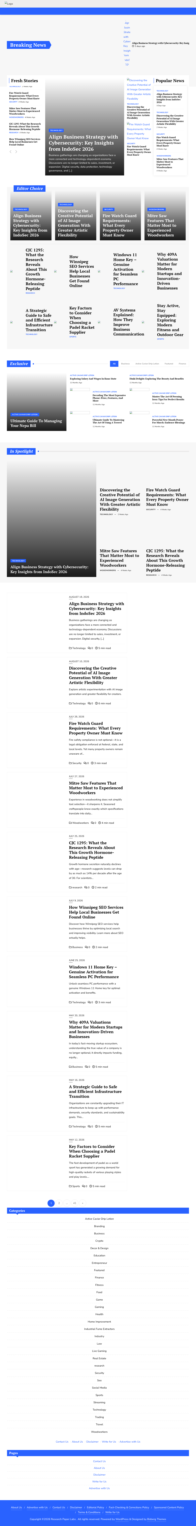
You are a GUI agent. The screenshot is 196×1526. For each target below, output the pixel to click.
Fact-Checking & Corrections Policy (129, 1507)
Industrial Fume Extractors (99, 1329)
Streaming (99, 1402)
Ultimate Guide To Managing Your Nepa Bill (36, 423)
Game (99, 1299)
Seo (99, 1380)
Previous (10, 151)
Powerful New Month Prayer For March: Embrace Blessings (168, 421)
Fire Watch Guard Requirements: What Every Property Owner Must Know (139, 150)
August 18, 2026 (79, 597)
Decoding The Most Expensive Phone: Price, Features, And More (109, 398)
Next (16, 151)
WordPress (122, 1519)
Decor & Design (99, 1248)
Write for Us (109, 1441)
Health (99, 1314)
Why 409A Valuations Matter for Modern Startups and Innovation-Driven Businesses (169, 271)
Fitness (99, 1285)
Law (99, 1343)
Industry (99, 1336)
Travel (99, 1424)
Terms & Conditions (89, 1512)
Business (125, 363)
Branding (99, 1226)
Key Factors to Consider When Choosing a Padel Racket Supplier (82, 320)
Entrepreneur (99, 1263)
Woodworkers (16, 102)
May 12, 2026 (76, 1139)
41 (74, 1203)
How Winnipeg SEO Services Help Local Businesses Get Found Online (24, 126)
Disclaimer (92, 1441)
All (114, 363)
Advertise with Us (130, 1441)
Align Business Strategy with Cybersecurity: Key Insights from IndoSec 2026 (152, 43)
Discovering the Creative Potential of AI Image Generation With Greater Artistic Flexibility (138, 112)
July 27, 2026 (76, 776)
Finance (182, 363)
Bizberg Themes (156, 1519)
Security (13, 86)
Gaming (99, 1307)
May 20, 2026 (76, 1015)
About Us (77, 1441)
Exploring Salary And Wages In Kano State (93, 378)
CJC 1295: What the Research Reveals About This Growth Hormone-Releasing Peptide (25, 111)
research (14, 117)
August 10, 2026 (79, 661)
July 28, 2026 (76, 716)
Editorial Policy (95, 1507)
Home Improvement (99, 1321)
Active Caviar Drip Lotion (147, 363)
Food (99, 1292)
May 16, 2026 (76, 1080)
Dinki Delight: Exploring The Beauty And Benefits (157, 378)
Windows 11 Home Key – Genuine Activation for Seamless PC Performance (23, 142)
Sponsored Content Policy (169, 1507)
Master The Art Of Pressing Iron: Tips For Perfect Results (168, 398)
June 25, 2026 (77, 960)
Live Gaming (99, 1351)
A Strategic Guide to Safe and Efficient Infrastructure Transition (39, 320)
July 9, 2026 (76, 900)
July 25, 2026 (76, 836)
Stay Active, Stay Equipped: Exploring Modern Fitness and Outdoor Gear (170, 320)
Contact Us (62, 1441)
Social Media (99, 1387)
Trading (99, 1417)
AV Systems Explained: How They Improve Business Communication (128, 322)
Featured (169, 363)
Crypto (99, 1241)
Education (99, 1255)
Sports (72, 337)
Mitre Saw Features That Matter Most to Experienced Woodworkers (24, 95)
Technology (56, 130)
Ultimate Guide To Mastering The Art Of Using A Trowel (108, 421)
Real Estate (99, 1358)
